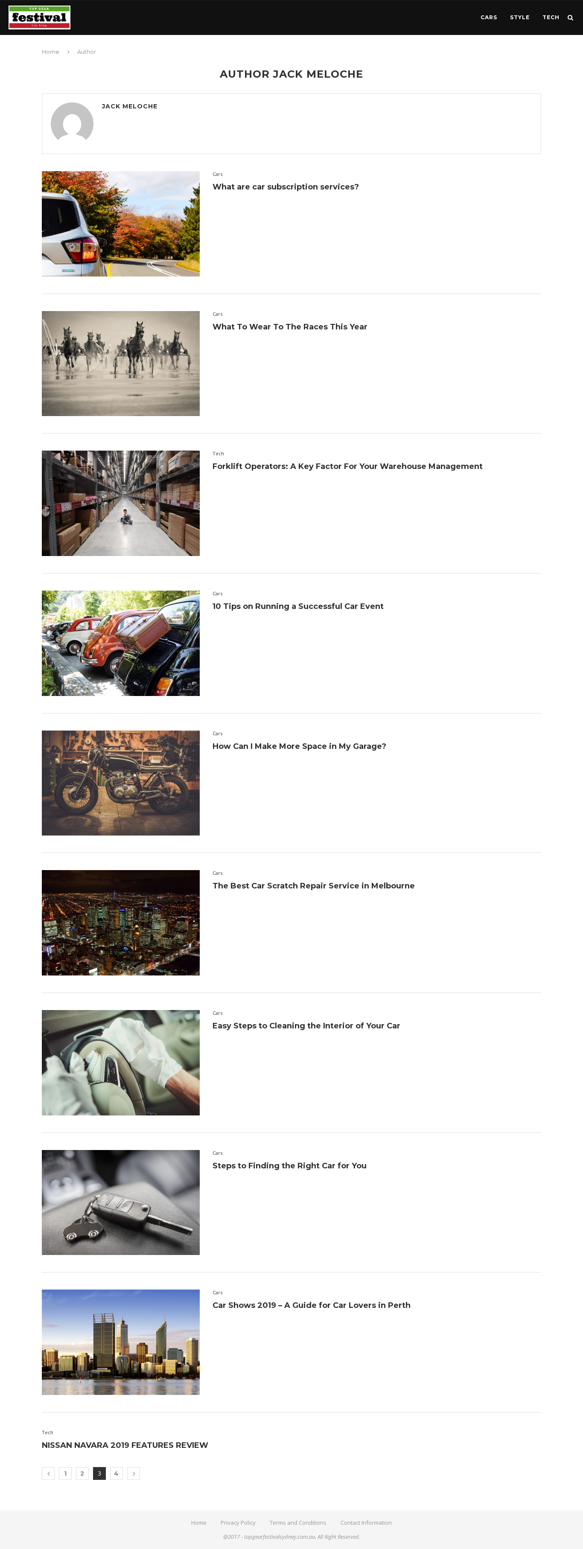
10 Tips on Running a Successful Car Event (298, 606)
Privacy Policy (238, 1522)
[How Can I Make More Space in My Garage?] (121, 783)
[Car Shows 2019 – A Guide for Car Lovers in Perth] (121, 1342)
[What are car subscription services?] (121, 224)
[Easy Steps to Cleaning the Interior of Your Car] (121, 1062)
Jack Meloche (129, 106)
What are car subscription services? (286, 187)
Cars (489, 17)
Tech (551, 17)
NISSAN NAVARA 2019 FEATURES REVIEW (125, 1445)
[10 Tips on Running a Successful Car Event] (121, 643)
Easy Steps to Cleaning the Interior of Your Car (306, 1026)
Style (520, 17)
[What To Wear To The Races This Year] (121, 363)
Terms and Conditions (298, 1522)
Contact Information (366, 1522)
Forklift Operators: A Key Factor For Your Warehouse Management (348, 466)
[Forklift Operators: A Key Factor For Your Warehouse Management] (121, 503)
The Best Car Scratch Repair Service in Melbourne (314, 886)
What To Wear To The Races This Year (290, 327)
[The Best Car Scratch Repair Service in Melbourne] (121, 922)
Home (50, 51)
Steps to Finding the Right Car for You (290, 1165)
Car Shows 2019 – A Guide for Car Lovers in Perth (312, 1305)
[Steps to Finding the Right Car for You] (121, 1202)
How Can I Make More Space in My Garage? (299, 746)
